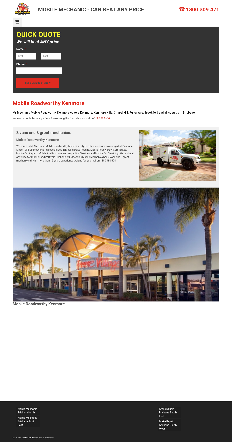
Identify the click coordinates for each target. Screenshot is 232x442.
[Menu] (17, 22)
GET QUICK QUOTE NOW (38, 83)
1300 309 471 (202, 9)
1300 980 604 (102, 118)
